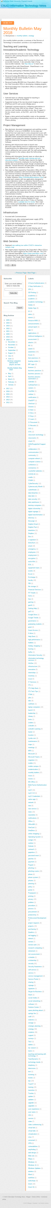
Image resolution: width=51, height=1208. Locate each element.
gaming (30, 602)
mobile (30, 763)
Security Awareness (35, 966)
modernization (33, 769)
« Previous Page (20, 273)
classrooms (32, 438)
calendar (31, 382)
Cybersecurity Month (35, 486)
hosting (30, 649)
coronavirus (32, 468)
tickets (30, 1078)
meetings (31, 747)
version (30, 1118)
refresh (30, 938)
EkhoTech (31, 543)
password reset (33, 855)
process (31, 908)
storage (30, 1023)
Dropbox (31, 533)
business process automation (34, 378)
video (30, 1121)
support (30, 1035)
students (31, 1032)
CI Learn (31, 419)
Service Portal (33, 979)
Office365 (31, 824)
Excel (30, 574)
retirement (31, 951)
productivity (32, 915)
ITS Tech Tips (33, 691)
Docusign (31, 521)
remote (30, 942)
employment (32, 555)
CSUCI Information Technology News (23, 5)
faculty (30, 580)
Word (30, 1174)
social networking (34, 1001)
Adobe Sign (32, 308)
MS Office (31, 782)
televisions (32, 1068)
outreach (31, 849)
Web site (31, 1156)
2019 (8, 337)
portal (30, 890)
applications (32, 333)
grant (30, 627)
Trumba (30, 1093)
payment (31, 862)
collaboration (32, 449)
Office (30, 821)
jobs (29, 698)
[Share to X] (10, 265)
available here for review (26, 202)
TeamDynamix (33, 1059)
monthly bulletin (22, 36)
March (10, 379)
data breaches (33, 493)
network (31, 802)
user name (31, 1112)
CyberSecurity (33, 483)
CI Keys (31, 416)
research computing (35, 948)
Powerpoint (32, 893)
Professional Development (37, 918)
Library (30, 716)
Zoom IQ (31, 1187)
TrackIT (31, 1084)
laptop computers (34, 707)
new (29, 806)
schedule (31, 957)
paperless (31, 852)
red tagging (32, 935)
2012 (8, 402)
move (30, 776)
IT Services (32, 682)
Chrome (31, 407)
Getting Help (32, 608)
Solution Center (33, 1007)
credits (30, 477)
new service (32, 809)
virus (30, 1137)
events (30, 571)
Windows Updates (34, 1168)
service (30, 973)
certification (32, 397)
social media (32, 998)
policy (30, 887)
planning (31, 883)
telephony (31, 1065)
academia (31, 296)
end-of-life (31, 561)
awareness (32, 352)
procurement (32, 912)
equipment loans (33, 568)
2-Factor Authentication (36, 283)
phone (30, 874)
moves (30, 779)
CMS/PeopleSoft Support (37, 444)
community (32, 455)
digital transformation (35, 515)
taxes (30, 1051)
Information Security (35, 655)
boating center (33, 361)
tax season (32, 1048)
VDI (29, 1115)
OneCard (31, 827)
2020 (8, 334)
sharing (30, 982)
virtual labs (32, 1131)
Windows (31, 1162)
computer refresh (34, 458)
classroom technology (35, 435)
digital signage (33, 511)
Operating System (34, 837)
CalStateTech (32, 385)
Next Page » (32, 273)
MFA (29, 751)
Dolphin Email (33, 524)
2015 (8, 394)
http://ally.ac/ (29, 64)
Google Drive (32, 615)
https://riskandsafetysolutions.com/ (31, 177)
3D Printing (32, 292)
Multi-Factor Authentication (37, 785)
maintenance (32, 741)
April (10, 376)
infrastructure (32, 666)
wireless (31, 1171)
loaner (30, 732)
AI (29, 311)
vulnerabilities (33, 1146)
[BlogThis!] (8, 265)
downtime (31, 530)
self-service (32, 970)
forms (30, 596)
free (29, 599)
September (12, 350)
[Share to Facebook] (13, 265)
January (11, 385)
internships (32, 672)
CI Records (32, 425)
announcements (33, 324)
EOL (29, 564)
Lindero (30, 723)
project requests (33, 923)
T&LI (30, 1041)
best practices (33, 358)
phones (30, 880)
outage (30, 840)
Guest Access (33, 630)
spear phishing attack (35, 1010)
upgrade (31, 1103)
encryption (31, 558)
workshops (32, 1181)
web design (32, 1153)
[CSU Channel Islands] (16, 1)
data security (32, 499)
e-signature (32, 540)
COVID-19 (31, 474)
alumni (30, 317)
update (30, 1096)
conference (32, 465)
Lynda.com (32, 738)
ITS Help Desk (33, 688)
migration (31, 760)
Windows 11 (32, 1165)
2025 (8, 320)
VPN (29, 1143)
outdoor (30, 843)
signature (31, 988)
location (31, 735)
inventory (31, 676)
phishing (31, 868)
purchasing (32, 929)
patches (31, 859)
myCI (30, 790)
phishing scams (33, 871)
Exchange (31, 577)
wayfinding (31, 1149)
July (9, 356)
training (30, 1087)
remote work (32, 945)
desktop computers (34, 505)
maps (30, 744)
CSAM (30, 480)
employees (32, 552)
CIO (29, 428)
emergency (32, 549)
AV (29, 345)
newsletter (31, 815)
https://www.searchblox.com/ (33, 253)
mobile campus (33, 766)
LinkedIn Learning (34, 729)
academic (31, 299)
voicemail (31, 1140)
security (31, 963)
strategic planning (34, 1026)
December (12, 342)
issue (30, 679)
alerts (30, 314)
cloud (30, 441)
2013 (8, 400)
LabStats (31, 704)
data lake (31, 496)
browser (31, 367)
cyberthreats (32, 490)
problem (31, 902)
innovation (31, 669)
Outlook (31, 846)
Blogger (28, 1197)
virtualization (32, 1134)
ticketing (31, 1074)
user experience (33, 1109)
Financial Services (34, 589)
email (30, 546)
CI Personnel (32, 422)
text (29, 1071)
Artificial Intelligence (35, 336)
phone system (33, 877)
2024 (8, 323)
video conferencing (34, 1124)
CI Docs (31, 413)
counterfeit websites (35, 471)
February (11, 382)
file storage (32, 586)
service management (35, 976)
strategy (31, 36)
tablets (30, 1045)
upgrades (31, 1106)
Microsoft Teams (34, 757)
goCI (29, 611)
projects (31, 926)
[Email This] (6, 265)
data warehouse (33, 502)
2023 (8, 326)
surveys (31, 1038)
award (30, 349)
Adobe (30, 305)
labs (29, 701)
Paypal (30, 865)
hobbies (31, 643)
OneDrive (31, 830)
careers (30, 388)
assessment (32, 339)
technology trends (34, 1062)
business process (34, 373)
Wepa (30, 1159)
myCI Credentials (34, 796)
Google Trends (33, 618)
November (12, 345)
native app (31, 799)
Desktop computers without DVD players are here (14, 362)
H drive (30, 633)
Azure (30, 355)
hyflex (30, 652)
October (11, 347)
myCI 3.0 (31, 793)
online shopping (33, 834)
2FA (29, 289)
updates (31, 1099)
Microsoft (31, 754)
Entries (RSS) (36, 1197)
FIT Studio (31, 593)
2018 (8, 340)
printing (30, 896)
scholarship (32, 960)
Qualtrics (31, 932)
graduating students (35, 624)
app (29, 330)
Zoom (30, 1184)
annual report (32, 327)
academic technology (35, 302)
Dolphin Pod (32, 527)
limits (30, 719)
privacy (30, 899)
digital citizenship (34, 508)
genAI (30, 605)
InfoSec (31, 663)
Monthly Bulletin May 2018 (22, 30)
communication (33, 452)
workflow (31, 1178)
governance (32, 621)
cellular (30, 394)
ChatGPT (31, 400)
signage (31, 985)
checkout (31, 403)
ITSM (30, 694)
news (30, 812)
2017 (8, 388)
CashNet (31, 391)
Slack (30, 995)
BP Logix (31, 364)
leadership (31, 713)
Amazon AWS (33, 320)
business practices (34, 370)
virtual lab (31, 1128)
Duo (29, 536)
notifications (32, 818)
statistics (31, 1020)
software (31, 1004)
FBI (29, 583)
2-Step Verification (34, 286)
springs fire (32, 1013)
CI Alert (30, 410)
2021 (8, 331)
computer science (34, 462)
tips (29, 1081)
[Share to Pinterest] (15, 265)
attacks (30, 342)
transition (31, 1090)
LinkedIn (31, 726)
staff (29, 1016)
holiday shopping (34, 646)
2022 (8, 328)
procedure (31, 905)
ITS (29, 685)
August (10, 353)
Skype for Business (35, 991)
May (10, 373)
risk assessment (34, 954)
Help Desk (31, 636)
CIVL (30, 432)
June (10, 359)
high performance (34, 640)
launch (30, 710)
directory (31, 518)
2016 (8, 391)
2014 (8, 397)
